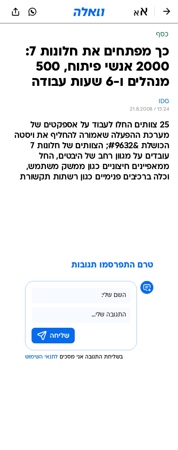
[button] (140, 12)
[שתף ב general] (15, 11)
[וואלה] (89, 11)
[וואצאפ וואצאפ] (32, 11)
